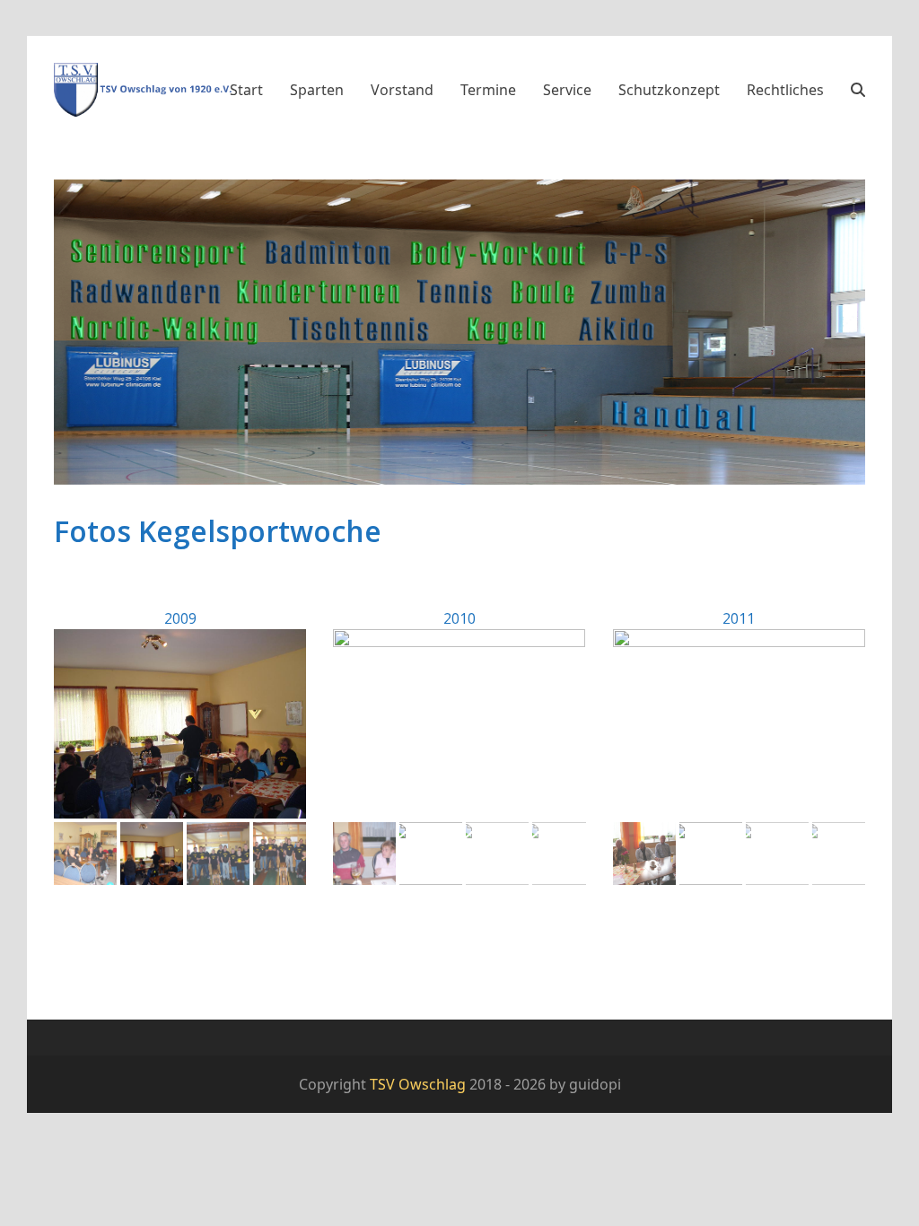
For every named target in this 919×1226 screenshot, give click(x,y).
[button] (858, 90)
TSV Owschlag (418, 1084)
